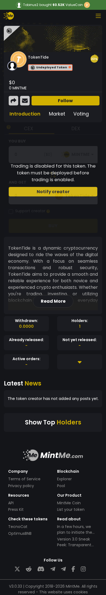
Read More (53, 301)
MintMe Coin (69, 503)
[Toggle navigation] (98, 16)
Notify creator (53, 192)
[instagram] (83, 569)
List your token (71, 509)
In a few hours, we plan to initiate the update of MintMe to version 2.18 (76, 535)
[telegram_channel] (63, 569)
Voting (81, 114)
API (11, 503)
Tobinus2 (30, 5)
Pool (61, 485)
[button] (94, 59)
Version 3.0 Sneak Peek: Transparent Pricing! (74, 544)
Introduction (25, 114)
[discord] (40, 569)
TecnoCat (17, 526)
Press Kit (16, 509)
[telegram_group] (52, 569)
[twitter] (17, 569)
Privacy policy (21, 485)
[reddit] (29, 569)
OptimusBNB (20, 533)
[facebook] (73, 569)
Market (57, 114)
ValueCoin (74, 4)
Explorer (64, 479)
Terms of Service (24, 479)
